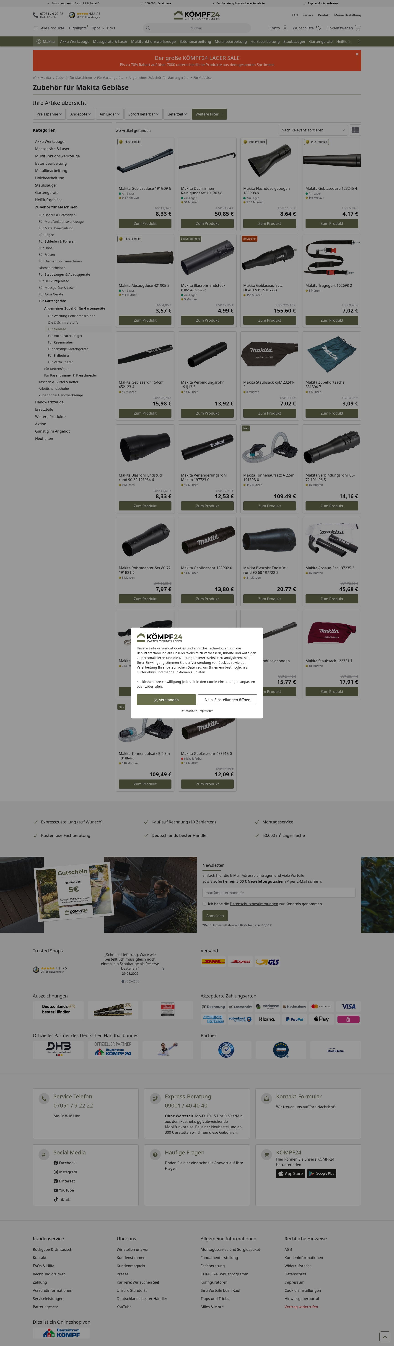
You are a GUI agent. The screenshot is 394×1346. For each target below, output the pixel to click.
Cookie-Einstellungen (223, 681)
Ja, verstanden (166, 699)
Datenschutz (189, 711)
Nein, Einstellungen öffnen (227, 699)
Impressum (206, 711)
